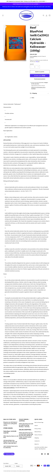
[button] (2, 15)
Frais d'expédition (33, 56)
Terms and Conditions (9, 387)
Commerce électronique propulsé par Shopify (21, 470)
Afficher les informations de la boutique (38, 88)
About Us (37, 444)
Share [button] (33, 97)
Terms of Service (38, 434)
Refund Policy (38, 431)
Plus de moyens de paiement (39, 78)
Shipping (37, 437)
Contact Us (37, 441)
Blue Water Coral (10, 470)
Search (36, 425)
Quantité (32, 64)
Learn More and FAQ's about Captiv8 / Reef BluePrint (41, 448)
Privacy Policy (38, 428)
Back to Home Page (39, 422)
